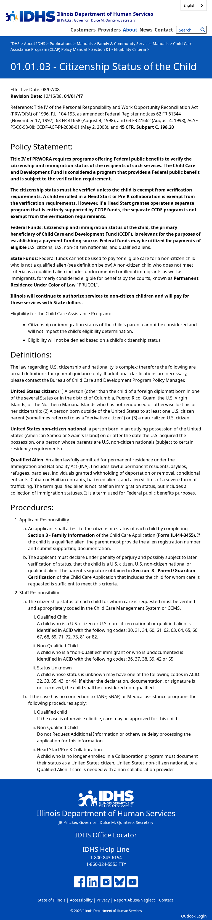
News (145, 30)
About (130, 30)
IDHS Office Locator (106, 834)
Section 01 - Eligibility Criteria (118, 49)
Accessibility (81, 900)
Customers (83, 30)
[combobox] (194, 5)
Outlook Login (194, 916)
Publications (61, 43)
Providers (109, 30)
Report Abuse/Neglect (134, 900)
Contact (164, 30)
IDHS (15, 43)
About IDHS (34, 43)
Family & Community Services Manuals (133, 43)
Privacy (103, 900)
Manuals (85, 43)
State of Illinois (51, 900)
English (189, 5)
